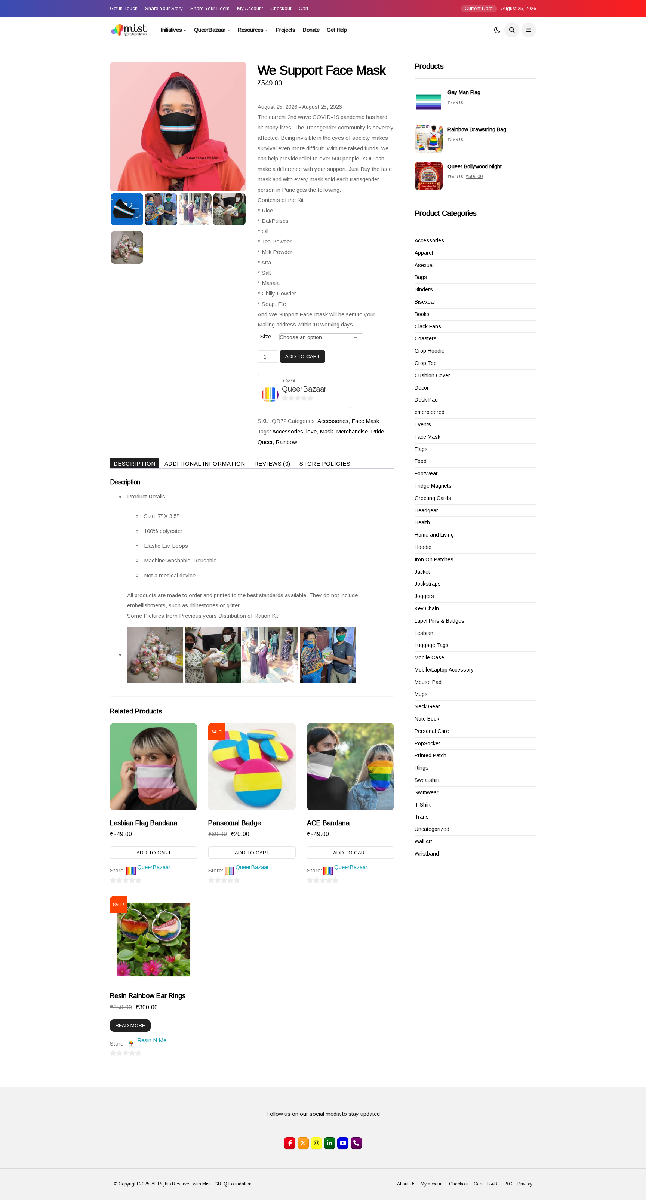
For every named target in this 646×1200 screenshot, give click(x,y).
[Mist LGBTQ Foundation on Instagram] (316, 1143)
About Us (406, 1184)
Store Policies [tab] (324, 463)
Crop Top (426, 363)
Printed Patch (430, 755)
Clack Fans (428, 326)
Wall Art (423, 841)
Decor (422, 388)
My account (250, 8)
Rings (421, 768)
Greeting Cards (433, 498)
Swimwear (427, 792)
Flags (421, 449)
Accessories (332, 421)
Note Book (427, 719)
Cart (303, 8)
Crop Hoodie (429, 351)
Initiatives (171, 30)
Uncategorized (432, 829)
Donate (310, 30)
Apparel (424, 253)
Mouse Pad (428, 682)
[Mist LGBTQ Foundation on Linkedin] (329, 1143)
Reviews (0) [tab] (272, 463)
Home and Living (434, 535)
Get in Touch (124, 8)
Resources (250, 30)
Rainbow (286, 442)
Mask (326, 431)
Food (421, 461)
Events (423, 424)
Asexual (424, 265)
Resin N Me (151, 1040)
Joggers (424, 596)
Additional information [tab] (204, 463)
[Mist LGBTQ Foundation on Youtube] (342, 1143)
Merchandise (352, 431)
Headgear (426, 510)
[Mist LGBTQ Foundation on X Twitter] (303, 1143)
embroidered (429, 412)
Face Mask (365, 421)
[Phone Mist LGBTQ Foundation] (356, 1143)
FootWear (426, 473)
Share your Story (164, 8)
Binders (424, 289)
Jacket (422, 572)
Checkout (280, 8)
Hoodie (423, 547)
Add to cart (302, 356)
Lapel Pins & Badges (439, 621)
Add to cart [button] (153, 853)
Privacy (524, 1184)
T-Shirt (423, 805)
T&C (507, 1184)
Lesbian (424, 633)
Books (422, 314)
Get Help (337, 30)
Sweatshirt (427, 780)
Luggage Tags (432, 645)
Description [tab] (135, 463)
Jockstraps (428, 584)
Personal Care (432, 731)
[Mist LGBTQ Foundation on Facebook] (289, 1143)
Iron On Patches (434, 559)
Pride (377, 431)
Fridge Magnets (433, 486)
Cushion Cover (432, 375)
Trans (422, 817)
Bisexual (425, 302)
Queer (265, 442)
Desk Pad (426, 400)
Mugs (421, 694)
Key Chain (427, 608)
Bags (421, 277)
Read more (130, 1025)
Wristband (427, 854)
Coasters (426, 338)
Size (265, 336)
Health (422, 522)
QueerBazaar (209, 30)
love (311, 431)
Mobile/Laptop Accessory (444, 670)
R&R (492, 1184)
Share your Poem (210, 8)
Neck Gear (427, 706)
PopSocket (427, 743)
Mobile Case (429, 657)
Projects (285, 30)
